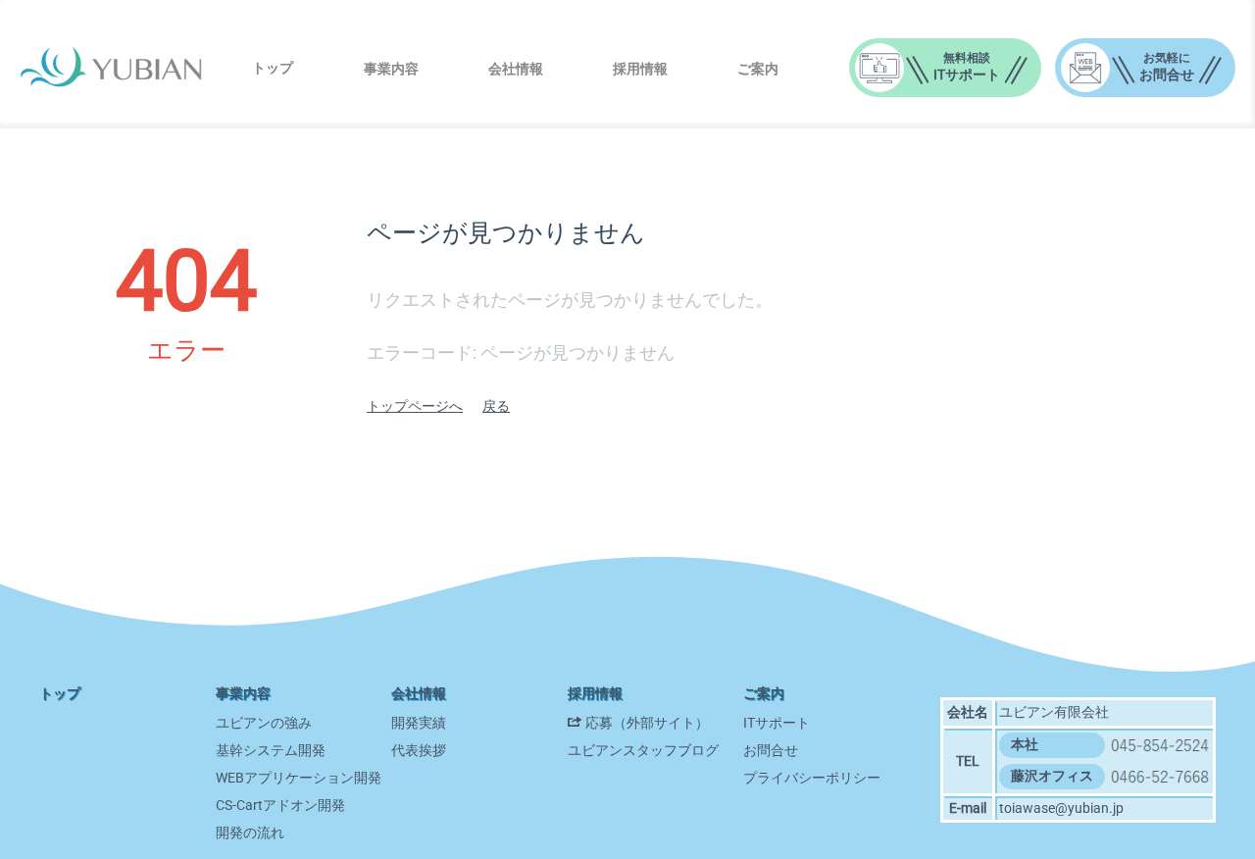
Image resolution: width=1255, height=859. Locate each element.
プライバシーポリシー (811, 777)
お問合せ (770, 750)
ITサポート (776, 723)
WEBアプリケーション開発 (298, 777)
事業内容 (391, 68)
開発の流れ (250, 832)
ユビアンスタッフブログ (643, 750)
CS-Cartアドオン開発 (280, 805)
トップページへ (415, 406)
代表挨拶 (418, 750)
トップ (272, 68)
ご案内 (757, 68)
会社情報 (515, 68)
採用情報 (640, 68)
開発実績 (418, 723)
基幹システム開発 (271, 750)
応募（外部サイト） (647, 723)
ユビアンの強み (264, 723)
